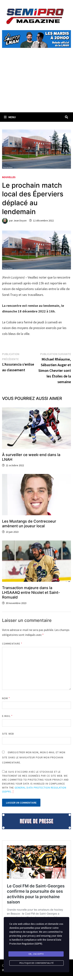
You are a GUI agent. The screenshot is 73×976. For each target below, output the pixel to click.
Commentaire (12, 643)
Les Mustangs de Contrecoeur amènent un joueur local (29, 523)
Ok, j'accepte (36, 953)
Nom (6, 698)
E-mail (7, 716)
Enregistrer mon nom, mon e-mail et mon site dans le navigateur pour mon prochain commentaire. (33, 757)
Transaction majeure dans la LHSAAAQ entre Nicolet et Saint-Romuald (31, 592)
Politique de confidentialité (36, 962)
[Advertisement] (36, 84)
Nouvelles (9, 177)
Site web (8, 733)
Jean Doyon (20, 220)
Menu (12, 117)
